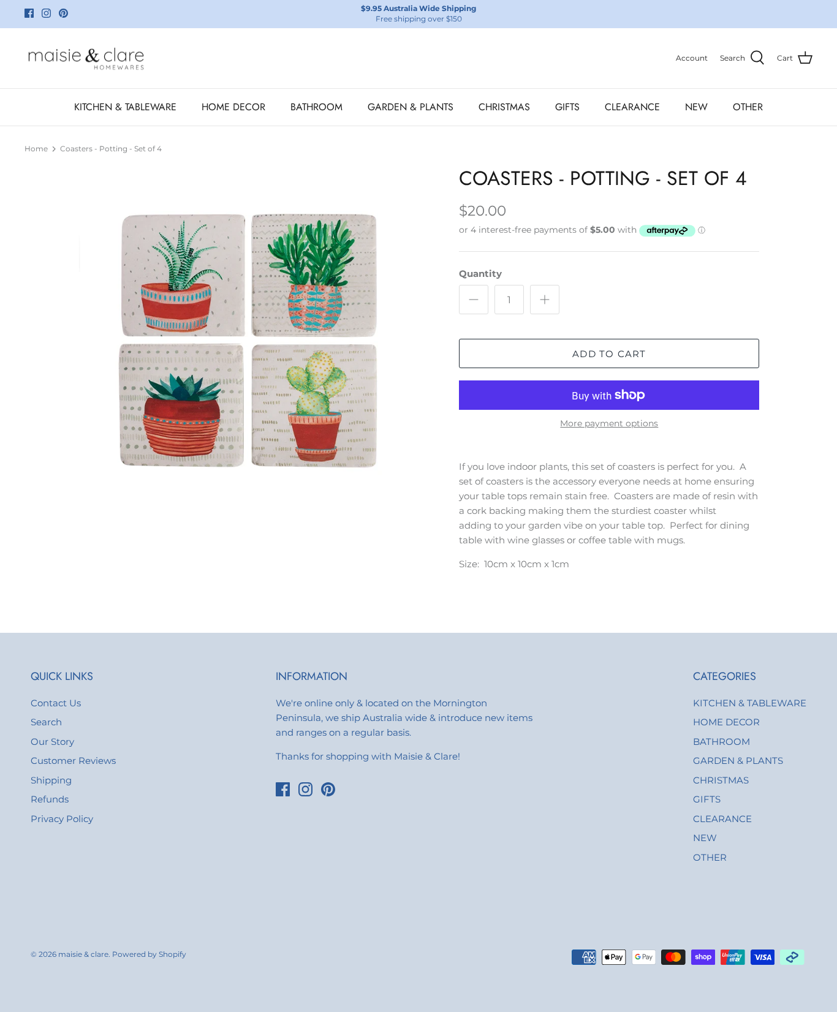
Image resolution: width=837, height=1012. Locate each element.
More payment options (609, 423)
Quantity (480, 273)
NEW (696, 107)
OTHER (748, 107)
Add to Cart (609, 354)
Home (36, 148)
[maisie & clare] (86, 58)
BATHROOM (316, 107)
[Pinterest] (63, 13)
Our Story (52, 741)
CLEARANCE (632, 107)
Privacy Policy (62, 819)
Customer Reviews (73, 760)
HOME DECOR (233, 107)
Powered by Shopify (149, 954)
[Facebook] (29, 13)
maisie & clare (83, 954)
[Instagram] (46, 13)
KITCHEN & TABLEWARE (125, 107)
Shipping (51, 780)
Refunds (50, 799)
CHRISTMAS (504, 107)
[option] (255, 344)
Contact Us (56, 703)
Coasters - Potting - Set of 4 (111, 148)
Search (46, 722)
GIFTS (567, 107)
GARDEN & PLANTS (410, 107)
